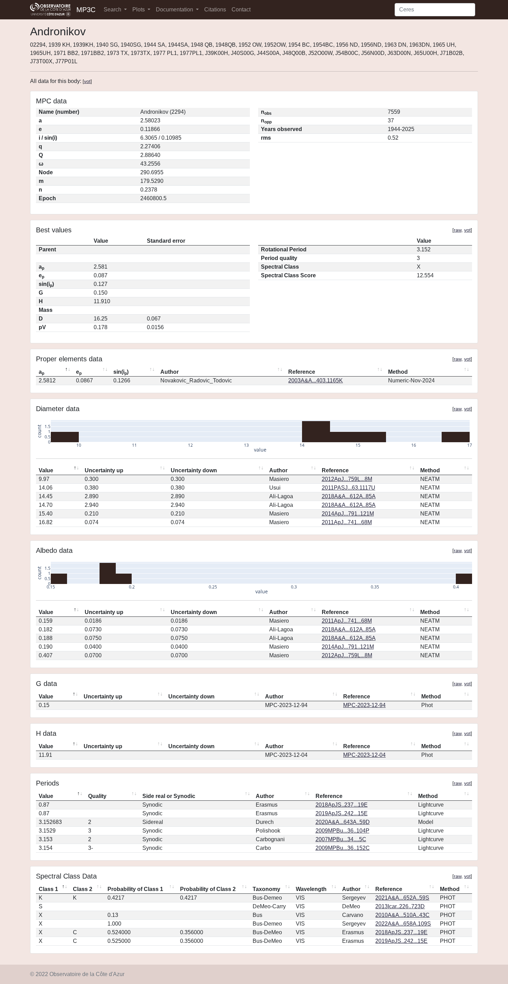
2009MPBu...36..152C (343, 848)
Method (398, 372)
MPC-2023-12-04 (364, 755)
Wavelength (311, 889)
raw (457, 230)
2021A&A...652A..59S (402, 898)
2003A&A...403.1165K (315, 380)
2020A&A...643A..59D (343, 822)
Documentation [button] (175, 9)
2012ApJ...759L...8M (347, 479)
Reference (301, 372)
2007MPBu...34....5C (341, 839)
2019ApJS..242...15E (342, 813)
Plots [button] (139, 9)
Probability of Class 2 (208, 889)
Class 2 (82, 889)
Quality (97, 796)
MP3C (85, 9)
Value (46, 470)
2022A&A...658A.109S (403, 924)
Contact (241, 9)
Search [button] (113, 9)
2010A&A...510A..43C (402, 915)
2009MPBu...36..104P (342, 831)
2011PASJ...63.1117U (348, 488)
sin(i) (121, 372)
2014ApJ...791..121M (348, 514)
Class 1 (48, 889)
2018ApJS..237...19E (342, 805)
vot (87, 81)
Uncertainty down (194, 470)
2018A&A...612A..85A (349, 496)
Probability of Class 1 (135, 889)
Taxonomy (266, 889)
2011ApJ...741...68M (347, 522)
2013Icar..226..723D (400, 906)
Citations (215, 9)
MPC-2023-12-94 (364, 705)
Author (169, 372)
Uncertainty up (104, 470)
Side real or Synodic (168, 796)
